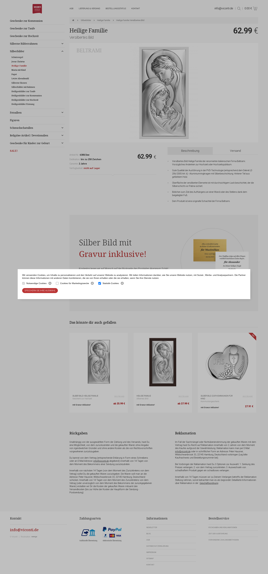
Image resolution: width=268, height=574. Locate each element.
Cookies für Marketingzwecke (74, 283)
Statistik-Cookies (111, 283)
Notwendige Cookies (36, 283)
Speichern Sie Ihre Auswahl (40, 290)
